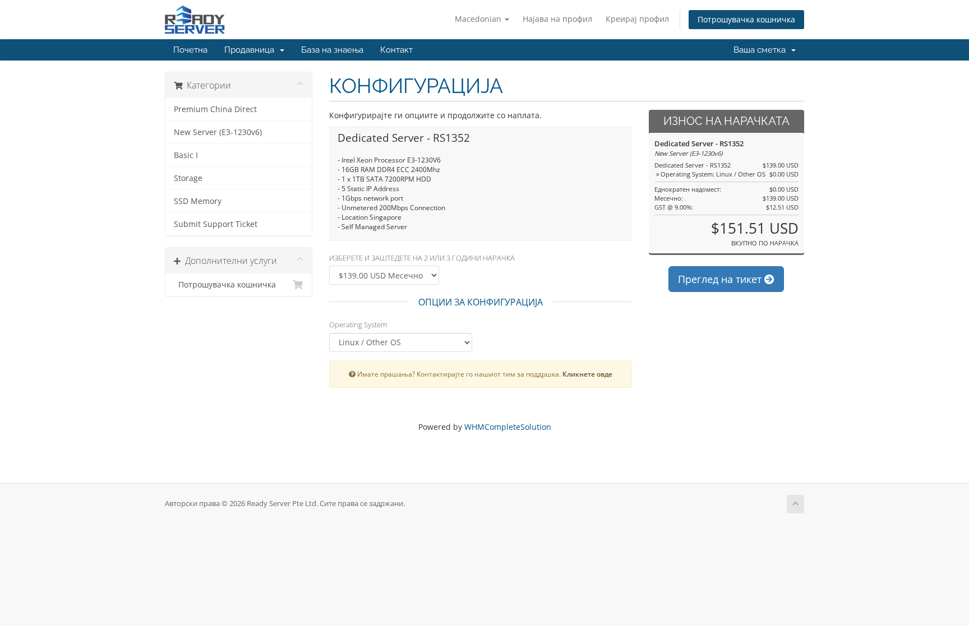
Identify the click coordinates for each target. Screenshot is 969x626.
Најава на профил (557, 18)
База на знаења (332, 50)
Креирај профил (637, 18)
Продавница (251, 50)
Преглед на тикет (721, 279)
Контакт (396, 50)
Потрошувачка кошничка (746, 19)
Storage (188, 178)
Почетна (190, 50)
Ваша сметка (761, 50)
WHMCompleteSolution (507, 426)
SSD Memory (198, 201)
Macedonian (479, 18)
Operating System (358, 324)
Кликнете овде (587, 373)
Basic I (186, 155)
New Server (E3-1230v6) (218, 132)
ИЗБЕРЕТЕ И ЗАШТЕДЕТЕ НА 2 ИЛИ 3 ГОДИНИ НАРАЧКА (422, 258)
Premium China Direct (215, 109)
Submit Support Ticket (215, 224)
